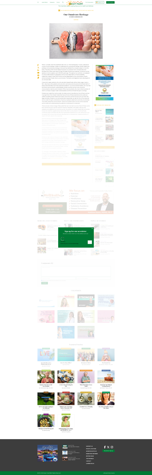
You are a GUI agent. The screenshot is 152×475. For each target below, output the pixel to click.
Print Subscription (89, 2)
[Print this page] (39, 75)
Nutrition (76, 19)
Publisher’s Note (86, 348)
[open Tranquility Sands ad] (80, 137)
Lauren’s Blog (90, 463)
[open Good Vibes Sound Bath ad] (47, 461)
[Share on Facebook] (39, 65)
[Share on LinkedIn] (39, 70)
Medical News (106, 348)
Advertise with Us (91, 451)
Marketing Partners (92, 453)
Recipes (46, 414)
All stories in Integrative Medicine (104, 147)
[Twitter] (108, 447)
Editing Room (90, 456)
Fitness (46, 392)
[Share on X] (39, 68)
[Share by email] (39, 73)
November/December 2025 (69, 10)
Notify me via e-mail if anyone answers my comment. (54, 280)
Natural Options (46, 370)
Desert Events (46, 348)
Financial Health (106, 370)
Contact (88, 461)
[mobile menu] (38, 2)
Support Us (100, 2)
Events (58, 2)
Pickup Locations (91, 448)
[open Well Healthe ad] (76, 201)
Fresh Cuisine (66, 392)
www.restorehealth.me (57, 158)
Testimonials (90, 458)
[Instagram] (112, 447)
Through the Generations (86, 370)
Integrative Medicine (86, 10)
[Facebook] (105, 447)
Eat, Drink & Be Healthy (86, 392)
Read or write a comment (66, 164)
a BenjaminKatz (109, 473)
